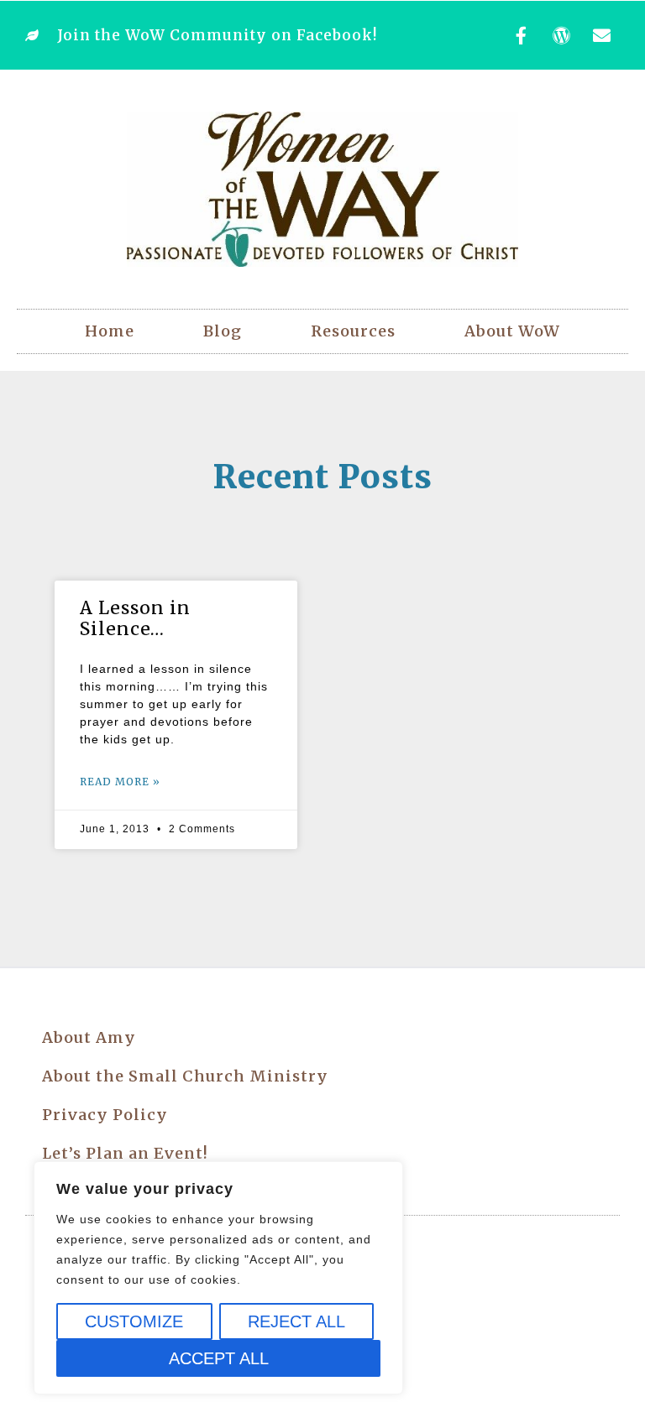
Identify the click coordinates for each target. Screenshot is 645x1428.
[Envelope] (602, 35)
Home (109, 331)
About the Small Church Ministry (185, 1076)
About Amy (89, 1037)
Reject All (296, 1321)
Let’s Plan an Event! (125, 1153)
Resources (353, 331)
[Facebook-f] (521, 35)
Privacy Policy (105, 1114)
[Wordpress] (561, 35)
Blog (222, 331)
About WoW (512, 331)
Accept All (219, 1358)
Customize (134, 1321)
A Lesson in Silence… (135, 618)
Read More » (120, 781)
